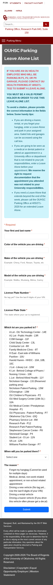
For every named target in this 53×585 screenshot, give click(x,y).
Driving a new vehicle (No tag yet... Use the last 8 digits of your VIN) (27, 489)
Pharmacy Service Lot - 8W (23, 420)
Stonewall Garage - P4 (21, 434)
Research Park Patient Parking (25, 427)
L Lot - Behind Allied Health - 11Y (26, 377)
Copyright (22, 568)
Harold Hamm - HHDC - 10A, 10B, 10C (27, 362)
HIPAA (19, 11)
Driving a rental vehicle (21, 494)
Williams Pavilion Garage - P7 (25, 444)
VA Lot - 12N (15, 441)
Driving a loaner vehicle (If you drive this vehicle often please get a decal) (28, 500)
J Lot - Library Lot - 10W (21, 367)
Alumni (8, 11)
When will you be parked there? (22, 451)
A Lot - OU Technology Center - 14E (28, 332)
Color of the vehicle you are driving (24, 244)
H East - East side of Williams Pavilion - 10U (24, 355)
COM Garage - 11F (19, 339)
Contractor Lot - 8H (19, 346)
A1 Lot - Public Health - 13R (23, 335)
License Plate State (15, 310)
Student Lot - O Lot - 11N (22, 437)
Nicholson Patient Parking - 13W (26, 388)
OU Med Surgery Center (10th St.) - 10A (27, 401)
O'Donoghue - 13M (19, 392)
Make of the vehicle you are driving (24, 258)
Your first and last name (18, 230)
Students (15, 3)
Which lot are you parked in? (21, 327)
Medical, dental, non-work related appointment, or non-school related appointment (27, 480)
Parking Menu (14, 40)
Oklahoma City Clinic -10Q (23, 416)
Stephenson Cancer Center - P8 (26, 430)
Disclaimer (9, 568)
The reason (11, 465)
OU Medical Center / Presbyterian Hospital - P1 (26, 408)
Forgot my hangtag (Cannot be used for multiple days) (28, 472)
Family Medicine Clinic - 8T (23, 349)
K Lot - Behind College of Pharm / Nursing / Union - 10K (26, 372)
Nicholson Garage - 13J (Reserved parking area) (27, 383)
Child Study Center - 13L (22, 342)
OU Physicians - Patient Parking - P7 (28, 413)
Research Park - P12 (20, 423)
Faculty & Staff (34, 3)
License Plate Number (17, 293)
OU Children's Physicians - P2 (25, 395)
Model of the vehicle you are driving (24, 275)
